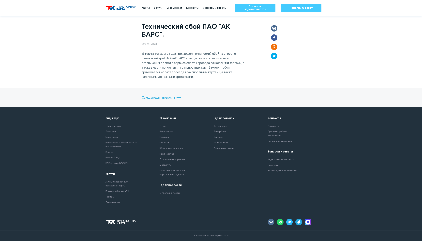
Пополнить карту (301, 8)
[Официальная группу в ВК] (271, 222)
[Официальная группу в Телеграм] (298, 222)
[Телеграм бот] (289, 222)
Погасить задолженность (255, 8)
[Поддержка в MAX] (308, 222)
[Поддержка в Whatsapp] (280, 222)
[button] (274, 28)
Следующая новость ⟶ (161, 97)
